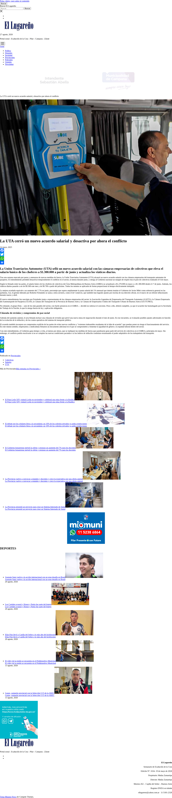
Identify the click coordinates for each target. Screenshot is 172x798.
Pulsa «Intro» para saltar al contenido (14, 1)
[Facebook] (86, 250)
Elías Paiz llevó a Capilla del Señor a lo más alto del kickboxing (30, 635)
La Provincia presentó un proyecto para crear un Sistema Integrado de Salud (35, 507)
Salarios (8, 362)
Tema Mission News (8, 797)
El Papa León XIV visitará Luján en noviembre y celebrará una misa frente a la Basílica (40, 400)
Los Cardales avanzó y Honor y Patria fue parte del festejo (28, 604)
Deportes (8, 53)
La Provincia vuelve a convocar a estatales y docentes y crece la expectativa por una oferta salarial (44, 479)
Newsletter (9, 64)
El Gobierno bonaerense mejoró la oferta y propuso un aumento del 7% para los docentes (40, 448)
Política (8, 51)
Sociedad (8, 55)
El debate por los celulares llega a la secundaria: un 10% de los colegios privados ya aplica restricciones (46, 424)
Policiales (9, 60)
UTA (7, 364)
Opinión (8, 62)
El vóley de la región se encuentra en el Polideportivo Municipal (30, 661)
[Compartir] (86, 262)
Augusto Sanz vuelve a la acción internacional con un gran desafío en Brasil (35, 577)
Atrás (2, 46)
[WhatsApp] (86, 258)
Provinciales (10, 57)
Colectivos (9, 360)
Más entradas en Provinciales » (28, 369)
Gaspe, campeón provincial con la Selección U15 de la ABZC (29, 693)
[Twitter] (86, 254)
